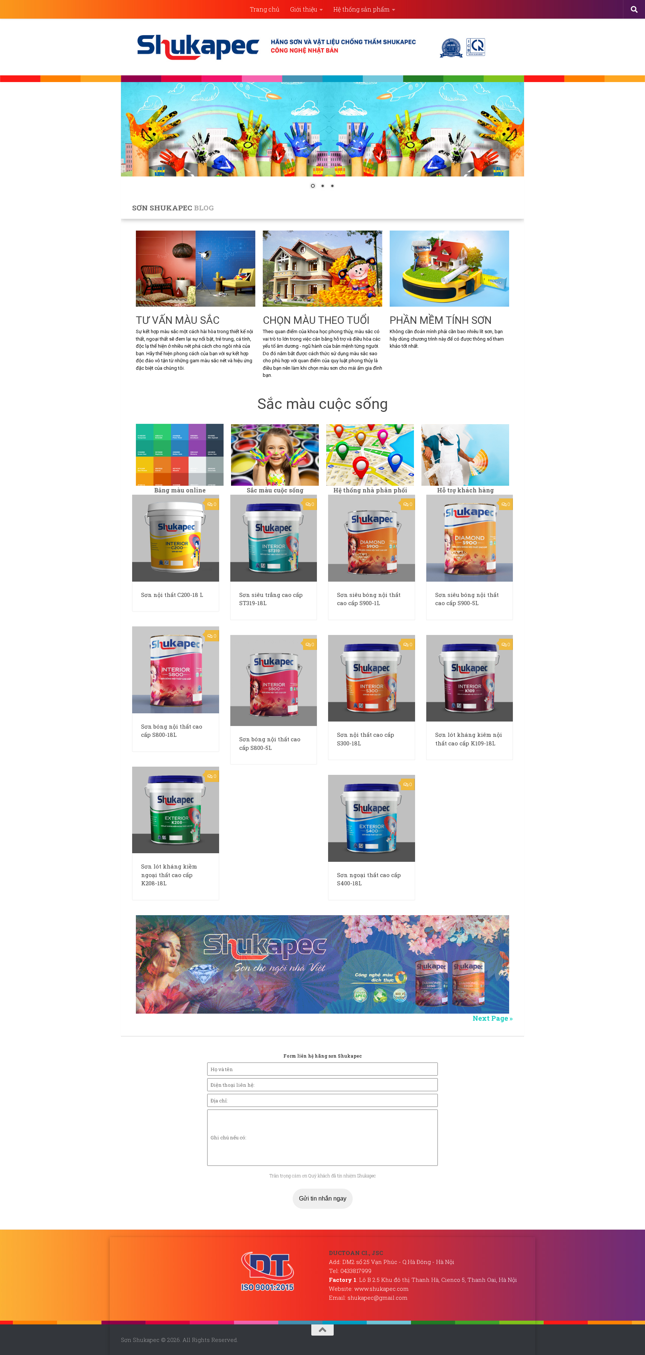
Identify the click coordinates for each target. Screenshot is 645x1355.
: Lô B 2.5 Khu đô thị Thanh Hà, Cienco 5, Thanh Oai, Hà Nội (423, 1279)
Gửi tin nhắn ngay (322, 1198)
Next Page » (493, 1018)
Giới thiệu (303, 9)
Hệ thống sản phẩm (361, 9)
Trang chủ (265, 9)
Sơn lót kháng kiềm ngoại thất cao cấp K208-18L (169, 875)
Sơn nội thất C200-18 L (172, 594)
